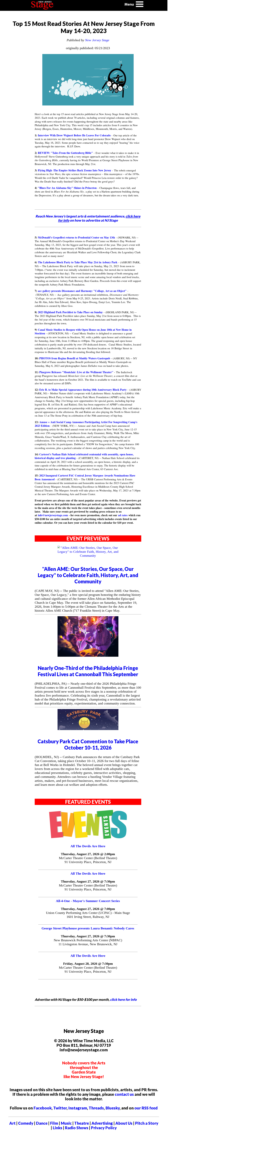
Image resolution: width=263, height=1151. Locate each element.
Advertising (102, 1123)
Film (54, 1123)
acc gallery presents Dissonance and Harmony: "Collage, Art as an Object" (82, 291)
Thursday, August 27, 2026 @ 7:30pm (88, 881)
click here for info (123, 999)
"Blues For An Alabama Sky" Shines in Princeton (67, 188)
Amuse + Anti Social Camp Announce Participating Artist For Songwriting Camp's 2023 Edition (86, 424)
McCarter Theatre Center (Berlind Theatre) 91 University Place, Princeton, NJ (88, 860)
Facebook (42, 1108)
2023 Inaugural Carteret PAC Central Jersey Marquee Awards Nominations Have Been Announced (85, 477)
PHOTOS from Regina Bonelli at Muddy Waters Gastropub (74, 358)
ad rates (123, 515)
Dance (41, 1123)
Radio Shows (76, 1127)
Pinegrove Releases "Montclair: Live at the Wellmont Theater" (76, 372)
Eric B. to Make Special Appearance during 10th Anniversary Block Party (83, 390)
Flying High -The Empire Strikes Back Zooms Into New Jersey (74, 170)
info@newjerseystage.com (53, 515)
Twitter (60, 1108)
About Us (123, 1123)
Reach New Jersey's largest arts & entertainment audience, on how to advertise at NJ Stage (87, 218)
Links (57, 1127)
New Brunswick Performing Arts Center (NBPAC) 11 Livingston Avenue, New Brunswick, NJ (88, 942)
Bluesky (112, 1108)
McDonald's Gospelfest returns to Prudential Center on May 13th (76, 237)
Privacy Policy (104, 1127)
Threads (96, 1108)
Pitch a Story (146, 1123)
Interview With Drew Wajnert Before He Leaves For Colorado (74, 135)
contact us (124, 1094)
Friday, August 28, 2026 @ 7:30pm (88, 963)
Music (66, 1123)
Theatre (81, 1123)
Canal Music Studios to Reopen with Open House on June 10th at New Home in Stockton (83, 331)
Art (12, 1123)
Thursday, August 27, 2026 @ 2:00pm (88, 854)
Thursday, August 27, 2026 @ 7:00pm (88, 909)
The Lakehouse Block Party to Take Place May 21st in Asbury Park (77, 262)
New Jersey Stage (97, 40)
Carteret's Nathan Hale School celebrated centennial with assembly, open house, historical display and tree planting (84, 456)
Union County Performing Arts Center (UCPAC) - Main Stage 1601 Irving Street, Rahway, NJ (88, 915)
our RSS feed (146, 1108)
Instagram (77, 1108)
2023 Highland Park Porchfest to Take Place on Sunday (70, 312)
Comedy (25, 1123)
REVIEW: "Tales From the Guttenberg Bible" (65, 153)
